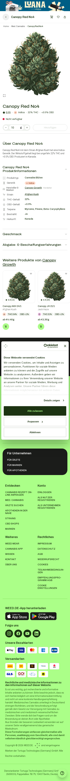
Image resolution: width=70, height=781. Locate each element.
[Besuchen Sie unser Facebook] (18, 633)
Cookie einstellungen (47, 586)
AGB (40, 554)
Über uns (11, 564)
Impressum (45, 543)
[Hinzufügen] (6, 326)
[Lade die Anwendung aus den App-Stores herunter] (17, 616)
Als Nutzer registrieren (46, 498)
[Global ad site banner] (35, 5)
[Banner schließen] (65, 346)
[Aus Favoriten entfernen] (31, 273)
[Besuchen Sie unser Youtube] (27, 633)
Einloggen (44, 492)
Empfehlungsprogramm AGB (49, 578)
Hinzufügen (50, 127)
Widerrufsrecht (48, 559)
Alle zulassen (35, 410)
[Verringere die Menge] (5, 127)
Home (6, 26)
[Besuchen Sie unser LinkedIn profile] (36, 633)
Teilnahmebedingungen (51, 571)
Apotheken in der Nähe (16, 511)
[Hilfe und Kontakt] (62, 773)
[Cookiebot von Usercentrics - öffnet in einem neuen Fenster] (44, 346)
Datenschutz (46, 549)
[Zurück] (6, 17)
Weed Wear (12, 543)
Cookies (43, 564)
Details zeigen (52, 400)
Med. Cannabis (18, 26)
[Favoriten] (58, 17)
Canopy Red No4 (35, 26)
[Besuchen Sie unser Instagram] (9, 633)
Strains (10, 518)
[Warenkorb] (51, 17)
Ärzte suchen (14, 505)
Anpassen (33, 421)
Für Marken (14, 465)
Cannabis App (14, 549)
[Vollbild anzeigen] (4, 95)
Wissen (9, 554)
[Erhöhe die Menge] (27, 127)
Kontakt (10, 559)
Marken (10, 529)
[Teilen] (64, 17)
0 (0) (8, 112)
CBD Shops (12, 523)
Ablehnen (35, 432)
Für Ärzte (13, 460)
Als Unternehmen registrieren (49, 506)
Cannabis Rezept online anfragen (18, 493)
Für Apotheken (17, 470)
